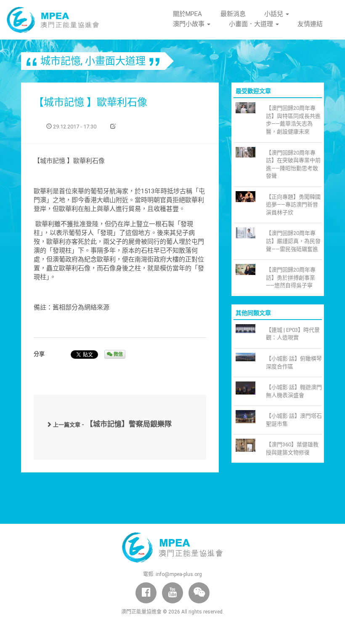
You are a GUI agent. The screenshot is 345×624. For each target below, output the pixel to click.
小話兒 (274, 14)
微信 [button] (117, 354)
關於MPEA (187, 14)
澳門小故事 (189, 24)
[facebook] (146, 592)
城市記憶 (60, 61)
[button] (199, 592)
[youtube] (172, 592)
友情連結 (310, 24)
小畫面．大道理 (252, 24)
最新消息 (233, 14)
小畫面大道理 (115, 61)
